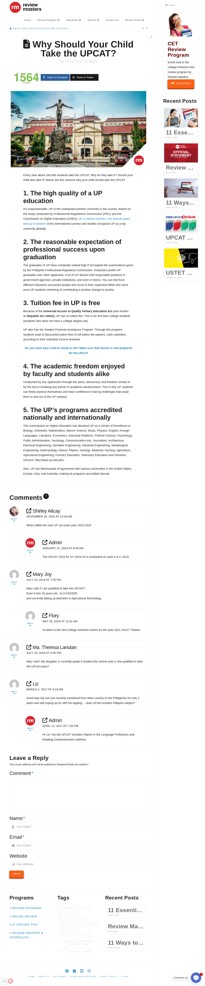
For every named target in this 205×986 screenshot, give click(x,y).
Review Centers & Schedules (26, 935)
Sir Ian (70, 61)
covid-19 (73, 951)
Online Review (24, 916)
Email (17, 837)
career (64, 924)
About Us (43, 976)
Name (17, 818)
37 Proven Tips (25, 924)
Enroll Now (183, 83)
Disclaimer (59, 976)
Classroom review (68, 930)
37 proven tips (69, 908)
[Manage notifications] (10, 981)
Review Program (26, 908)
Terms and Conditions (83, 976)
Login (125, 976)
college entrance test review (78, 943)
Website (18, 856)
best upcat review (68, 913)
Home (32, 976)
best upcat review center (71, 918)
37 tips (86, 908)
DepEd (88, 951)
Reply (14, 519)
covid (61, 951)
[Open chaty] (196, 977)
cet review (89, 924)
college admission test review (74, 935)
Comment (21, 773)
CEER (75, 924)
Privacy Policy (109, 976)
